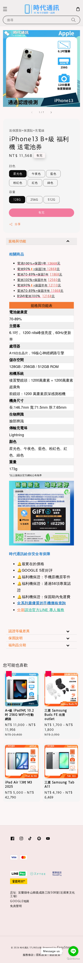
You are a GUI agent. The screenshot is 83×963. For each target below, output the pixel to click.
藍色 (53, 174)
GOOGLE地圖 (19, 901)
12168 (47, 296)
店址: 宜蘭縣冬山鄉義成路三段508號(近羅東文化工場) (42, 894)
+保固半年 (40, 285)
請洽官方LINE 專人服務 (44, 609)
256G (34, 199)
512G (51, 199)
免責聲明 (16, 906)
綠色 (50, 183)
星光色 (17, 174)
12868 (52, 269)
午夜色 (36, 174)
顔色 (12, 166)
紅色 (35, 183)
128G (17, 199)
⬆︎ (31, 269)
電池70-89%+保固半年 (33, 291)
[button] (5, 9)
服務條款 (28, 954)
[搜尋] (73, 20)
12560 (53, 280)
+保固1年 (39, 269)
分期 (21, 609)
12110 (53, 285)
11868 (54, 274)
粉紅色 (17, 183)
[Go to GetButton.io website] (73, 959)
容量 (12, 192)
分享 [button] (18, 224)
